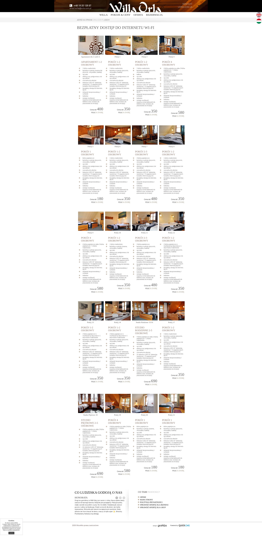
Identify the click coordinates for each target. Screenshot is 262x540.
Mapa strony (146, 500)
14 (117, 322)
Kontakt (187, 4)
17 (171, 322)
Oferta (138, 14)
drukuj (149, 525)
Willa (103, 14)
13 (90, 322)
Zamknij (11, 533)
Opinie (143, 497)
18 (90, 415)
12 (171, 233)
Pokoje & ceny (120, 14)
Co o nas (98, 492)
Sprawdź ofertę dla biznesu (154, 505)
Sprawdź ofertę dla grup (153, 507)
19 (117, 415)
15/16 (144, 322)
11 (144, 233)
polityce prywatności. (14, 530)
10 (117, 233)
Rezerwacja (154, 14)
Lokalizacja (185, 7)
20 (144, 415)
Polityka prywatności (151, 502)
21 (171, 415)
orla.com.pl (98, 20)
